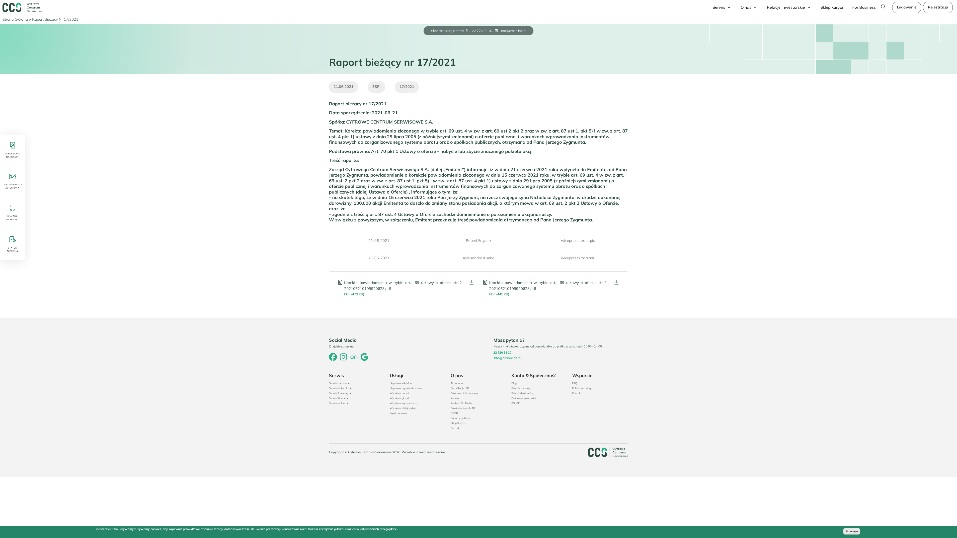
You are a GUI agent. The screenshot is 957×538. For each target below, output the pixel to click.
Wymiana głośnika (400, 398)
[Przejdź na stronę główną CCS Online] (22, 7)
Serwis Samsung (338, 393)
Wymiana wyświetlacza (403, 403)
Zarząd (455, 428)
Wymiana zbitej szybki (402, 408)
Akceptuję (852, 531)
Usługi (396, 375)
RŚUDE (515, 403)
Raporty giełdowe (461, 418)
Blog (514, 383)
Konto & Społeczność (534, 375)
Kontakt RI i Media (461, 403)
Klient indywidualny (522, 393)
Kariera (455, 398)
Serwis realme (337, 403)
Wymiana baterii (399, 393)
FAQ (574, 383)
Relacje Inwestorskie (786, 7)
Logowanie (906, 7)
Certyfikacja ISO (460, 388)
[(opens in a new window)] (333, 357)
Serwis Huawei (337, 383)
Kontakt (576, 393)
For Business (864, 7)
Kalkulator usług (581, 388)
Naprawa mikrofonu (401, 383)
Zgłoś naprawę (398, 413)
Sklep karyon (832, 7)
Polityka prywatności (523, 398)
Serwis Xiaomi (337, 398)
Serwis (719, 7)
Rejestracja (938, 7)
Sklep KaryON (458, 423)
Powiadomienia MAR (463, 408)
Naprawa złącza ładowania (406, 388)
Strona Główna (15, 19)
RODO (454, 413)
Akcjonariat (457, 383)
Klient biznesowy (521, 388)
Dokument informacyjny (464, 393)
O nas (746, 7)
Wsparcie (582, 375)
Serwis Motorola (338, 388)
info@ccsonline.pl (513, 31)
